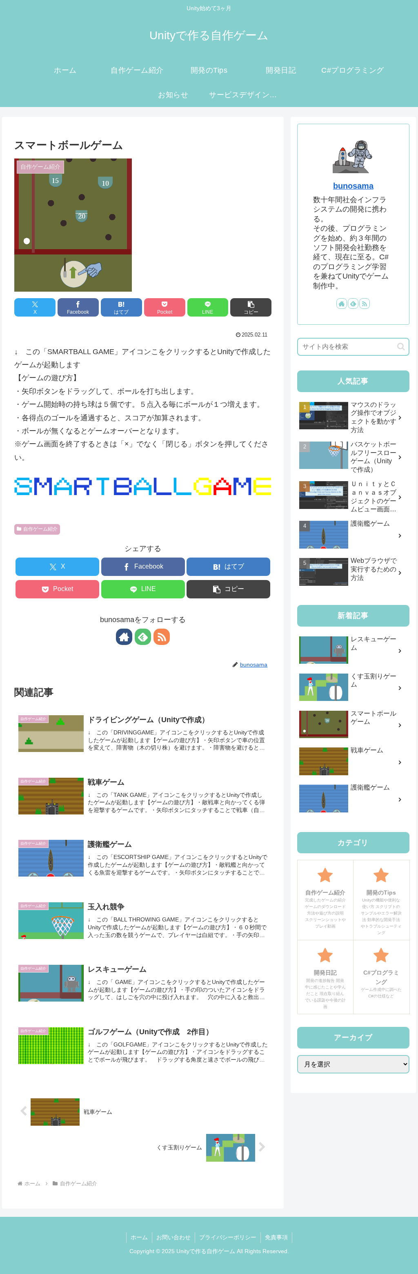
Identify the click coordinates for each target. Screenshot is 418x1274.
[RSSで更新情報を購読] (161, 637)
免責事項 (276, 1237)
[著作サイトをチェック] (124, 637)
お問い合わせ (173, 1237)
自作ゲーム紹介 (40, 529)
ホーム (139, 1237)
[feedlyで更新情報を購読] (143, 637)
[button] (250, 307)
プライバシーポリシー (227, 1237)
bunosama (353, 185)
